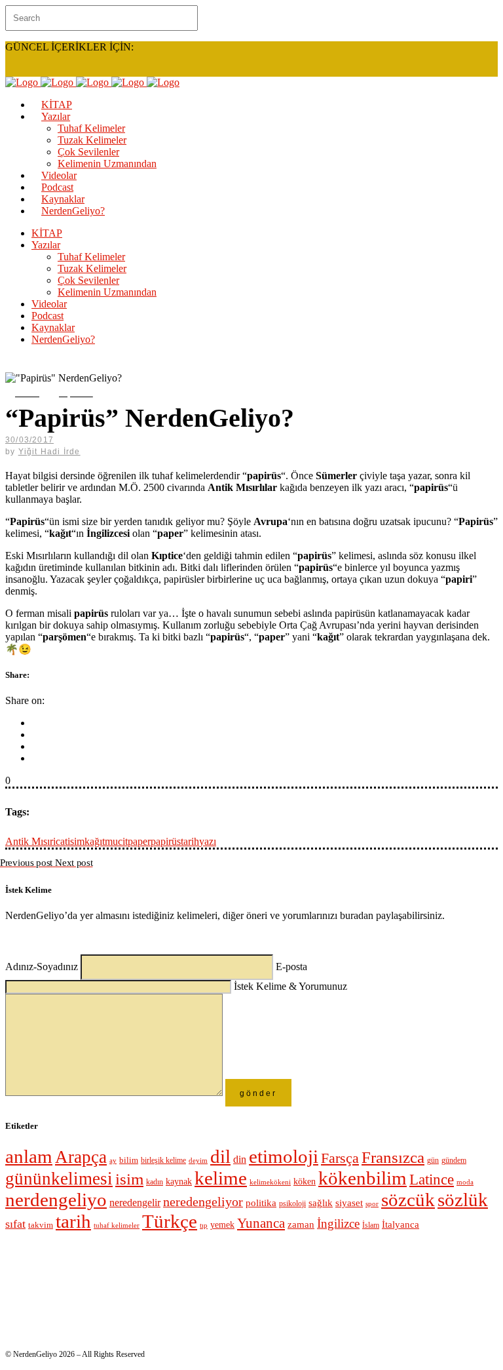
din (239, 1159)
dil (220, 1156)
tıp (204, 1225)
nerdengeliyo (56, 1199)
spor (372, 1203)
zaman (301, 1224)
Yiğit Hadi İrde (49, 451)
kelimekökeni (270, 1182)
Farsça (340, 1158)
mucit (116, 841)
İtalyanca (400, 1224)
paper (139, 841)
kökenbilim (362, 1177)
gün (433, 1160)
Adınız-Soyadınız (43, 966)
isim (75, 841)
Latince (431, 1179)
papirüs (166, 841)
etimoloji (283, 1156)
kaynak (179, 1181)
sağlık (320, 1203)
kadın (154, 1182)
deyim (198, 1160)
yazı (207, 841)
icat (60, 841)
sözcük (408, 1199)
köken (304, 1181)
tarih (190, 841)
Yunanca (261, 1223)
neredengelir (134, 1202)
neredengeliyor (203, 1202)
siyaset (349, 1203)
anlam (28, 1156)
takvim (40, 1225)
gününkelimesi (59, 1178)
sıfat (15, 1223)
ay (113, 1160)
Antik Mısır (29, 841)
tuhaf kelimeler (117, 1225)
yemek (222, 1225)
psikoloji (292, 1204)
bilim (128, 1160)
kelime (221, 1177)
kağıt (94, 841)
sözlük (463, 1199)
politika (261, 1202)
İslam (370, 1225)
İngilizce (338, 1223)
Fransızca (393, 1157)
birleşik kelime (163, 1160)
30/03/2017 (29, 439)
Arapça (81, 1157)
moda (465, 1182)
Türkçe (169, 1221)
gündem (453, 1160)
